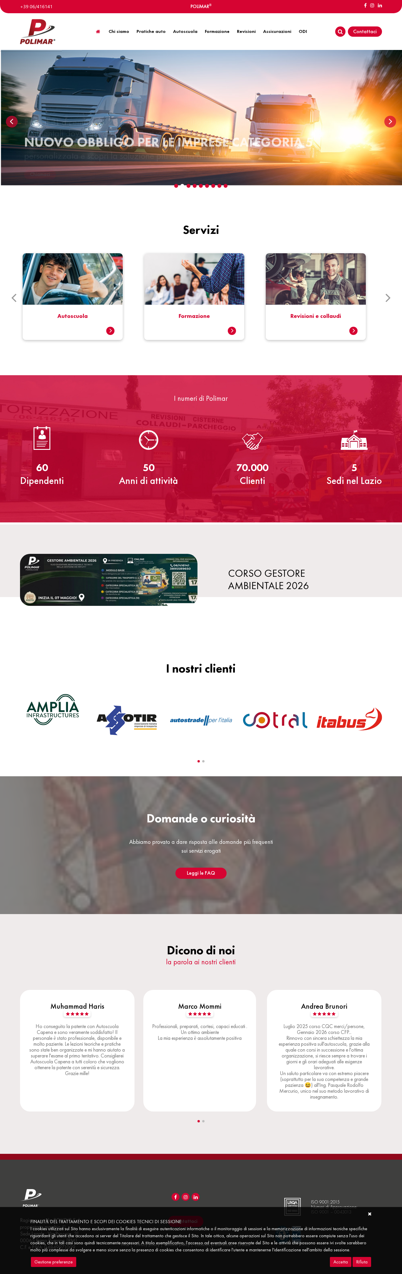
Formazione (217, 31)
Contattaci (365, 31)
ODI (303, 31)
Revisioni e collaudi (194, 316)
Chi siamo (119, 31)
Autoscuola (185, 31)
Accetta (340, 1262)
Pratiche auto (151, 31)
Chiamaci (40, 174)
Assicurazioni (277, 31)
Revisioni (246, 31)
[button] (198, 761)
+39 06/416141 (36, 6)
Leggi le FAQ (201, 872)
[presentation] (13, 297)
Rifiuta (362, 1262)
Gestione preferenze (53, 1262)
